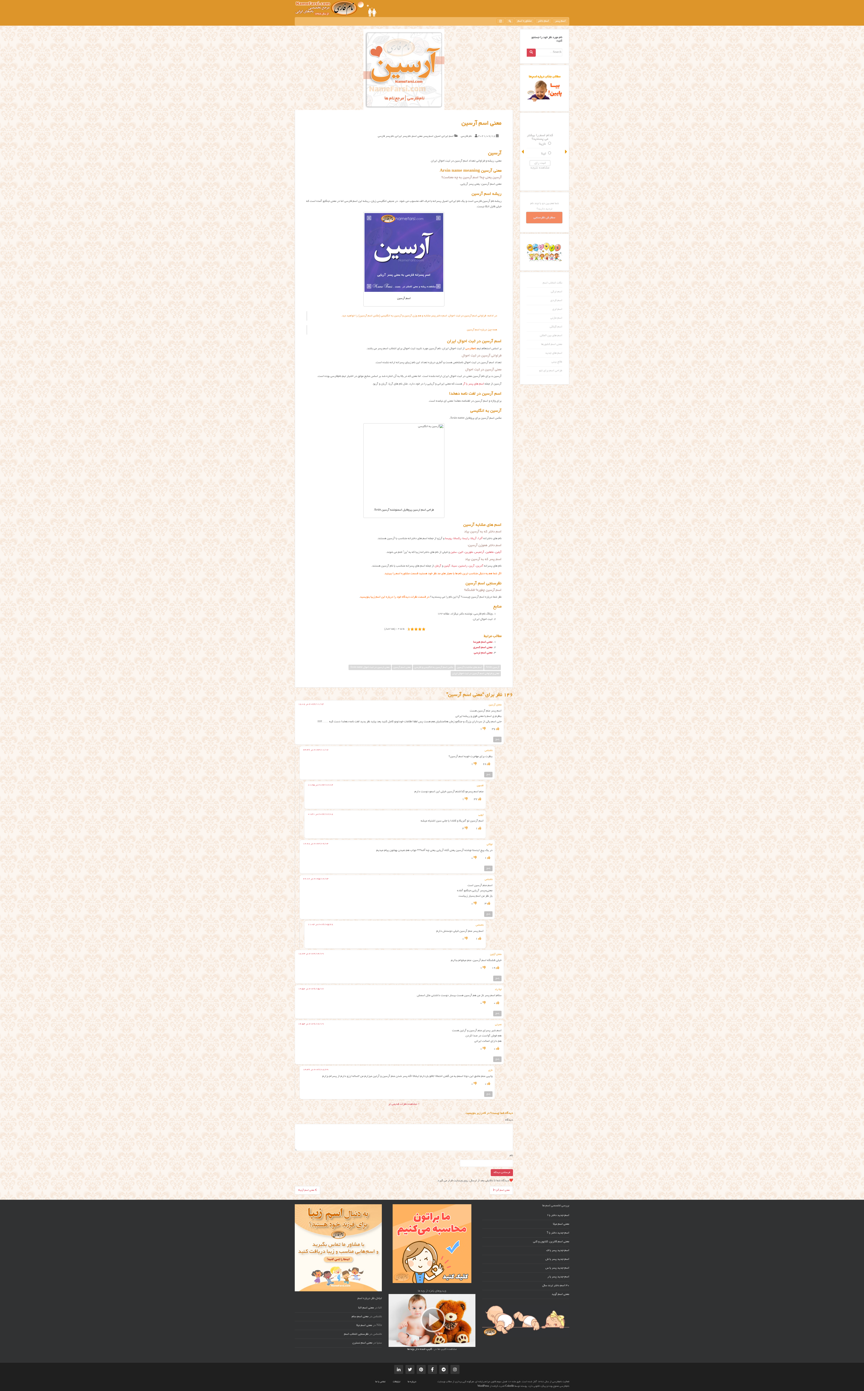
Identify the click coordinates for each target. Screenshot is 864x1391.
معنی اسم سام (360, 1316)
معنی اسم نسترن (362, 1343)
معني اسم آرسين (402, 667)
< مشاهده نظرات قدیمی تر (403, 1104)
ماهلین (490, 552)
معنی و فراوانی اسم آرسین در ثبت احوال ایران (475, 673)
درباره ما (412, 1381)
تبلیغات (396, 1381)
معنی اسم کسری (483, 647)
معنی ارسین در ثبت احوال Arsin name (369, 667)
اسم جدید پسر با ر (558, 1276)
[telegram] (443, 1369)
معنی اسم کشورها (551, 344)
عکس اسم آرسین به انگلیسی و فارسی (433, 667)
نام (511, 1155)
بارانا (547, 149)
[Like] (497, 729)
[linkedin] (398, 1369)
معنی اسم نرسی (483, 653)
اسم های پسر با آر (473, 384)
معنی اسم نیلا (364, 1325)
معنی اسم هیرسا (483, 642)
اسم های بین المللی (551, 335)
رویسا (448, 538)
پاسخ (497, 739)
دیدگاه (508, 1120)
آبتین (447, 566)
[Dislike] (484, 729)
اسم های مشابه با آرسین (469, 667)
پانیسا (546, 139)
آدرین (479, 566)
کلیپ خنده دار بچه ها (419, 1349)
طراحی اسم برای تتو (550, 370)
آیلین (498, 552)
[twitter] (409, 1369)
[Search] (531, 53)
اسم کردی (556, 300)
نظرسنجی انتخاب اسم (356, 1334)
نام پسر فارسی (386, 136)
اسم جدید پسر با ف (557, 1250)
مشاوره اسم (525, 21)
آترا (480, 538)
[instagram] (501, 21)
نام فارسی (466, 136)
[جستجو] (510, 21)
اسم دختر (543, 21)
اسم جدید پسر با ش (557, 1259)
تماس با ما (380, 1381)
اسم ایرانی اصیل (444, 136)
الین (460, 552)
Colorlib (509, 1386)
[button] (523, 151)
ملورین (469, 552)
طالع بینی (556, 362)
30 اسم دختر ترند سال (555, 1285)
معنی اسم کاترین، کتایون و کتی (551, 1241)
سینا (454, 566)
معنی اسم (417, 136)
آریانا (474, 538)
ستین (546, 158)
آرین (472, 566)
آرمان (438, 566)
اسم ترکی (556, 291)
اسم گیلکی (556, 327)
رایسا (466, 538)
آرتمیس (479, 552)
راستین (463, 566)
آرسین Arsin (492, 667)
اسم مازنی (556, 318)
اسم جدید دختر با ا (558, 1215)
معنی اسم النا (366, 1308)
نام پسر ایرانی (403, 136)
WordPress (483, 1386)
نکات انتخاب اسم (552, 283)
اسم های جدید (553, 353)
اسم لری (557, 309)
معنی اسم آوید (560, 1294)
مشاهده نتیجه (544, 173)
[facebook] (432, 1369)
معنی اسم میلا (561, 1224)
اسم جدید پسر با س (557, 1268)
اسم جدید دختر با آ (558, 1233)
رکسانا (457, 538)
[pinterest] (421, 1369)
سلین (453, 552)
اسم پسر (560, 21)
